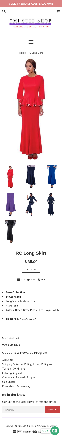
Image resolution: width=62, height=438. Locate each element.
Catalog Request (12, 373)
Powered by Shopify (47, 426)
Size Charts (8, 381)
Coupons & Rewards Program (19, 377)
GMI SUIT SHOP (30, 426)
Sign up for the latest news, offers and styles (29, 401)
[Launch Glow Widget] (54, 430)
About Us (7, 359)
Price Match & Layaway (16, 386)
